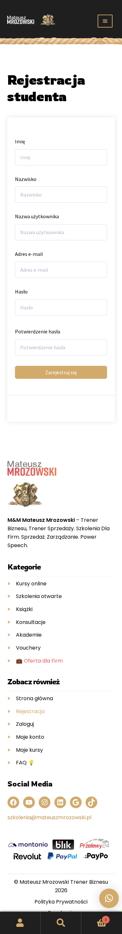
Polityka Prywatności (61, 901)
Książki (24, 609)
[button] (109, 898)
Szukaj (61, 923)
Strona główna (34, 698)
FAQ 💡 (25, 762)
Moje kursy (29, 750)
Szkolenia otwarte (39, 596)
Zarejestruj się (61, 372)
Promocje (15, 40)
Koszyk (94, 917)
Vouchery (28, 648)
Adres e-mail (29, 254)
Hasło (21, 291)
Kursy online (31, 583)
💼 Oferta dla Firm (39, 661)
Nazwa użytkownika (37, 216)
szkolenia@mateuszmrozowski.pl (49, 817)
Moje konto (30, 737)
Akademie (29, 635)
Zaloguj (25, 724)
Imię (20, 141)
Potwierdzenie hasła (37, 331)
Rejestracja (30, 711)
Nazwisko (25, 179)
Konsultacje (31, 622)
